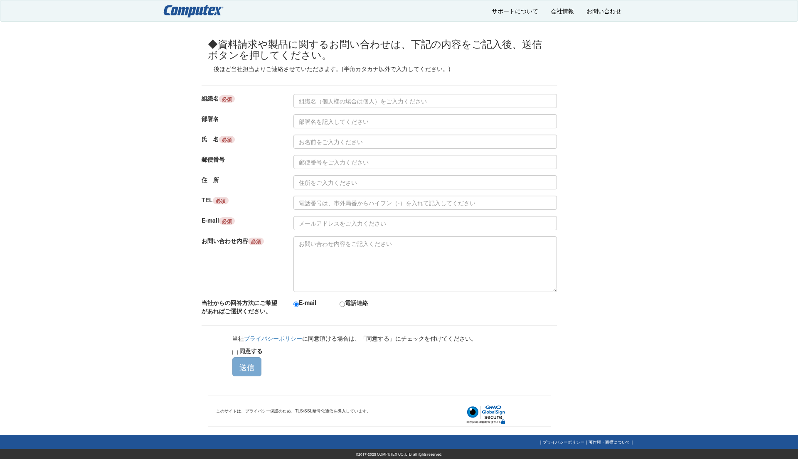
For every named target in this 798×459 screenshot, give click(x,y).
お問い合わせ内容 (231, 240)
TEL (214, 200)
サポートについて (515, 11)
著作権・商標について (609, 442)
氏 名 (217, 139)
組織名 (217, 98)
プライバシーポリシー (273, 338)
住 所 (210, 179)
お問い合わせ (603, 11)
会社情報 (562, 11)
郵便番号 (213, 159)
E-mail (217, 220)
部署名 (210, 118)
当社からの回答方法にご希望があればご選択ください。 (239, 306)
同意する (250, 350)
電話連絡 (356, 302)
